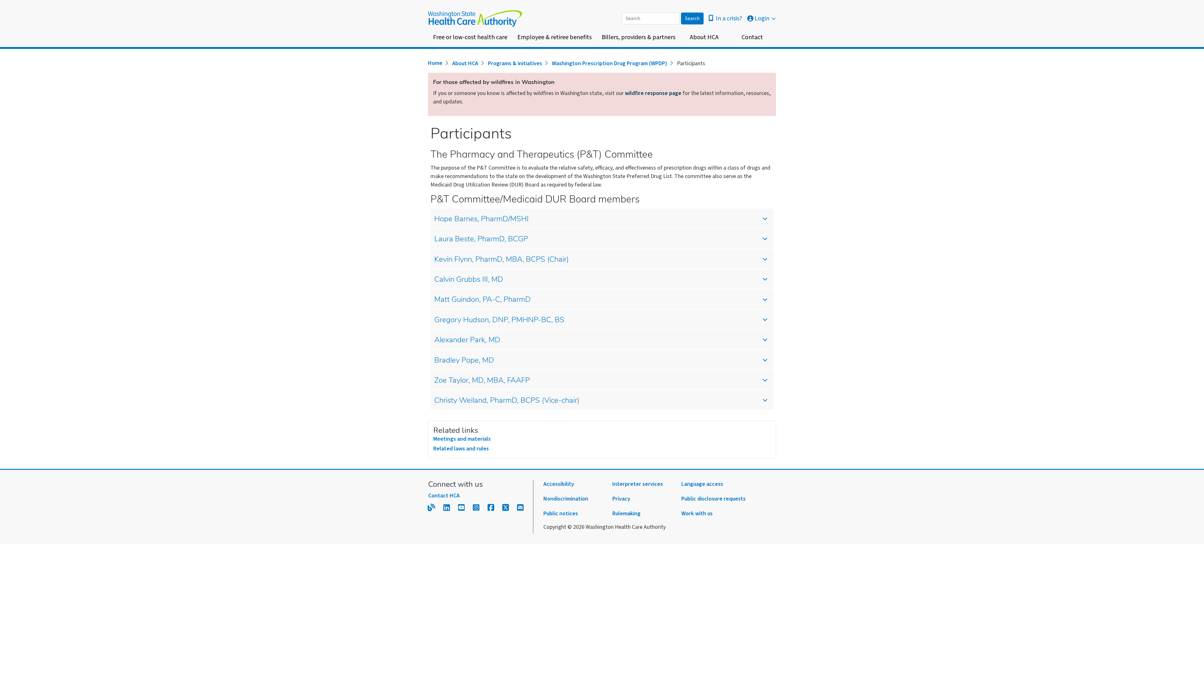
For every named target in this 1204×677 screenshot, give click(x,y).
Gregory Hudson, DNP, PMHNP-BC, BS (499, 320)
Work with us (697, 513)
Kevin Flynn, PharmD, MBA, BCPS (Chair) (501, 260)
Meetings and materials (462, 439)
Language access (702, 484)
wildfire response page (653, 93)
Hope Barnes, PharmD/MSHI (481, 219)
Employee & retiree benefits (554, 37)
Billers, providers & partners (638, 37)
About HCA (704, 37)
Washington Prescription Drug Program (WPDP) (609, 63)
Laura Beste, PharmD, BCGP (481, 239)
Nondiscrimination (565, 499)
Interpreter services (637, 484)
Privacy (621, 499)
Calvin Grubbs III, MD (468, 280)
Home (435, 63)
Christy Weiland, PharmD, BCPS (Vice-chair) (506, 401)
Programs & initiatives (515, 63)
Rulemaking (626, 513)
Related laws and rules (461, 449)
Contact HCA (444, 496)
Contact (752, 37)
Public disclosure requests (713, 499)
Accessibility (558, 484)
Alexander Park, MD (467, 340)
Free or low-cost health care (470, 37)
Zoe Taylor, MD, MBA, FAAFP (482, 381)
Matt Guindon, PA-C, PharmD (482, 300)
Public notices (560, 513)
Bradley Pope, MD (464, 361)
